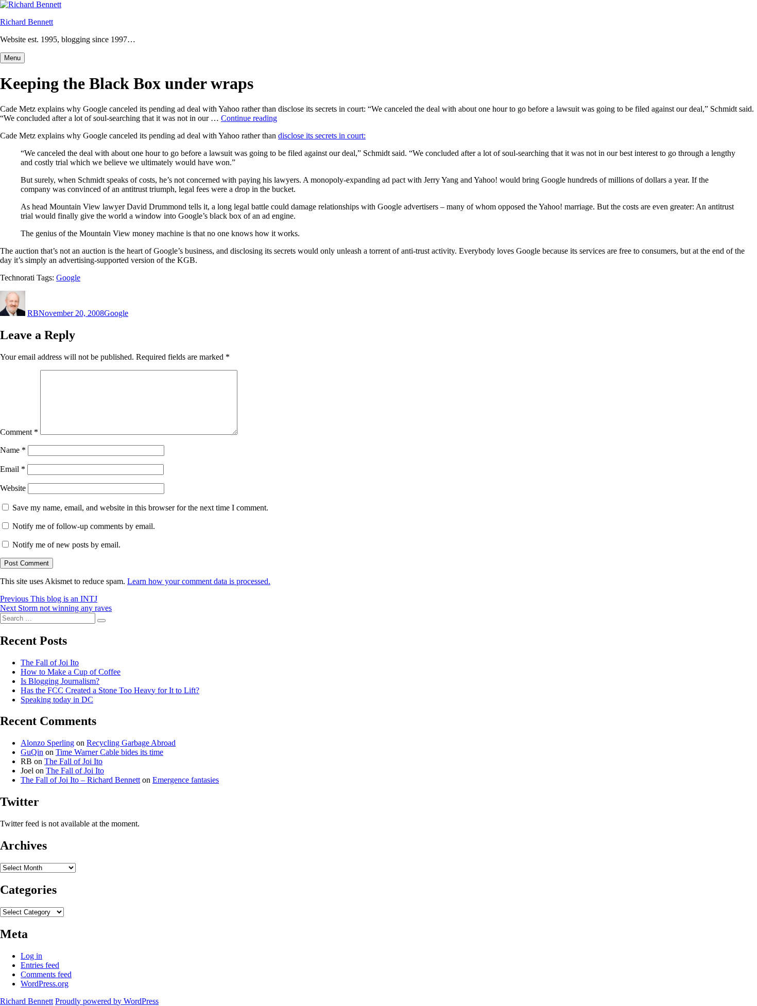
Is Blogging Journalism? (60, 681)
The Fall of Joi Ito (50, 662)
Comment (19, 432)
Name (13, 450)
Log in (31, 955)
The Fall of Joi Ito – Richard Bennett (80, 779)
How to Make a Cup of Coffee (71, 671)
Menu (12, 58)
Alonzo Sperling (47, 742)
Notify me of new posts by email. (66, 544)
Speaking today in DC (57, 699)
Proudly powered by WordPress (107, 1001)
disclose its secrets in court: (322, 135)
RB (33, 313)
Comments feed (46, 974)
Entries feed (40, 965)
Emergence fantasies (185, 779)
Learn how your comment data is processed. (198, 581)
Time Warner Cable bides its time (109, 752)
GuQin (32, 752)
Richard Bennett (26, 21)
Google (68, 277)
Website (13, 488)
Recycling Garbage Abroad (131, 742)
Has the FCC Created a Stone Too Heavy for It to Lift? (110, 690)
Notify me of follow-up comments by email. (83, 526)
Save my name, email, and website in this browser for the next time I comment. (140, 507)
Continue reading (249, 118)
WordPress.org (44, 983)
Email (12, 469)
